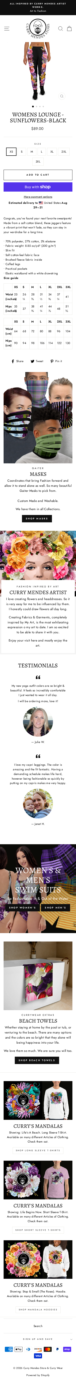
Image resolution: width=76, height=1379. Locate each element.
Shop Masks (37, 518)
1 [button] (33, 107)
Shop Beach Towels (37, 1060)
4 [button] (44, 107)
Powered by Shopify (37, 1375)
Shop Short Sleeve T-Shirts (38, 1230)
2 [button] (37, 107)
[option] (38, 6)
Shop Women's (22, 907)
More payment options (38, 197)
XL (52, 151)
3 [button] (40, 107)
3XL (38, 161)
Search (38, 1326)
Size (37, 143)
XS (11, 151)
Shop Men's (55, 907)
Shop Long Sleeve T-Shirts (38, 1150)
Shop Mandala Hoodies (38, 1309)
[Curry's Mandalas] (38, 1100)
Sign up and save (38, 1339)
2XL (63, 151)
